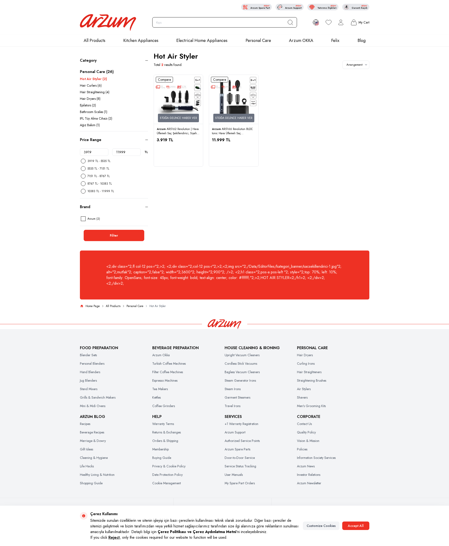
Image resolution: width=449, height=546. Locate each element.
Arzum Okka (161, 355)
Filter (114, 235)
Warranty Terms (163, 423)
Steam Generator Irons (240, 380)
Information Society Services (316, 457)
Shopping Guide (91, 483)
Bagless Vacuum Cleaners (242, 372)
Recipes (85, 423)
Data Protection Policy (167, 474)
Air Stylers (304, 389)
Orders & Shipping (165, 440)
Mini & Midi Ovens (92, 406)
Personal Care (258, 40)
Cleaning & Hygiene (94, 457)
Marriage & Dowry (93, 440)
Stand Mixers (88, 389)
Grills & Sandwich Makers (97, 397)
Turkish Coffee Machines (169, 363)
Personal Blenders (92, 363)
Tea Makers (160, 389)
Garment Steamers (237, 397)
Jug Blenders (88, 380)
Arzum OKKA (301, 40)
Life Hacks (87, 466)
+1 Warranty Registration (241, 423)
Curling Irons (306, 363)
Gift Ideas (86, 449)
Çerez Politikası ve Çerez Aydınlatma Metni (197, 531)
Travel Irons (232, 406)
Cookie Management (166, 483)
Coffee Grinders (163, 406)
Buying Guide (161, 457)
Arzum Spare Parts (237, 449)
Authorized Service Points (242, 440)
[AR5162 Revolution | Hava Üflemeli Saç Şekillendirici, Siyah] (178, 99)
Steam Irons (233, 389)
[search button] (290, 22)
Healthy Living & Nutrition (97, 474)
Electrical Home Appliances (201, 40)
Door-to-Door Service (240, 457)
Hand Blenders (90, 372)
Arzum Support (235, 432)
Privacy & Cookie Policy (168, 466)
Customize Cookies (321, 525)
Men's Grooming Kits (311, 406)
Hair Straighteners (309, 372)
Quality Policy (306, 432)
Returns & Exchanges (166, 432)
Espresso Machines (164, 380)
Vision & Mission (308, 440)
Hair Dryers (305, 355)
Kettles (156, 397)
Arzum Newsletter (309, 483)
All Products (94, 40)
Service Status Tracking (240, 466)
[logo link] (108, 22)
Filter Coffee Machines (167, 372)
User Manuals (234, 474)
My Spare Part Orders (240, 483)
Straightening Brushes (311, 380)
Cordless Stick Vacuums (241, 363)
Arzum (162, 129)
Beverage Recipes (92, 432)
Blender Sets (88, 355)
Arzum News (306, 466)
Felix (335, 40)
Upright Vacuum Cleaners (242, 355)
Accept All (356, 525)
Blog (362, 40)
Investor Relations (308, 474)
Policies (302, 449)
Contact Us (304, 423)
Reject (114, 537)
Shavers (302, 397)
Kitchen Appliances (140, 40)
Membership (160, 449)
